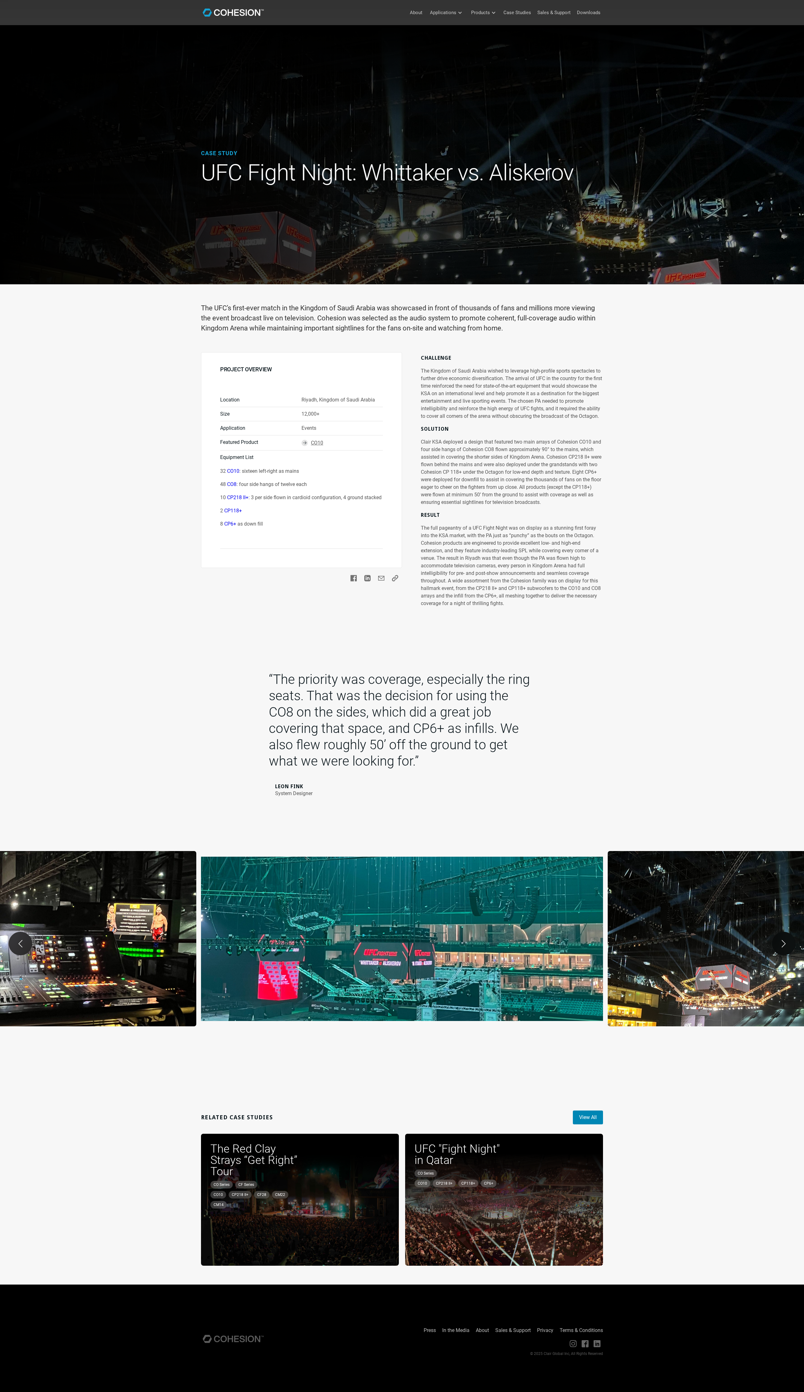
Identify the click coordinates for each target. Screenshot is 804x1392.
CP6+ (230, 524)
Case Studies (517, 12)
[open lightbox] (402, 938)
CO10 (233, 471)
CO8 (231, 484)
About (416, 12)
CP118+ (233, 511)
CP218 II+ (237, 497)
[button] (446, 12)
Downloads (588, 12)
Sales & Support (554, 12)
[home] (233, 12)
